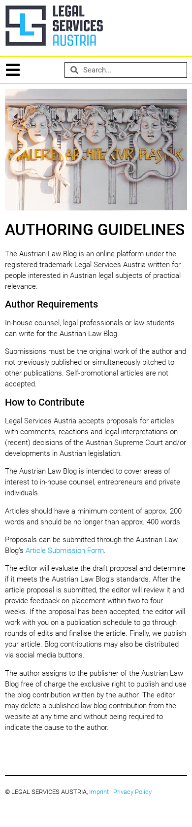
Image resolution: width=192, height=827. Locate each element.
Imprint (99, 791)
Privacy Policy (132, 791)
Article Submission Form (65, 550)
